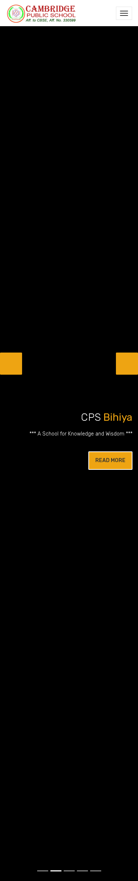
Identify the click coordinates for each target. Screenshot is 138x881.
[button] (11, 364)
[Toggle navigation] (124, 13)
